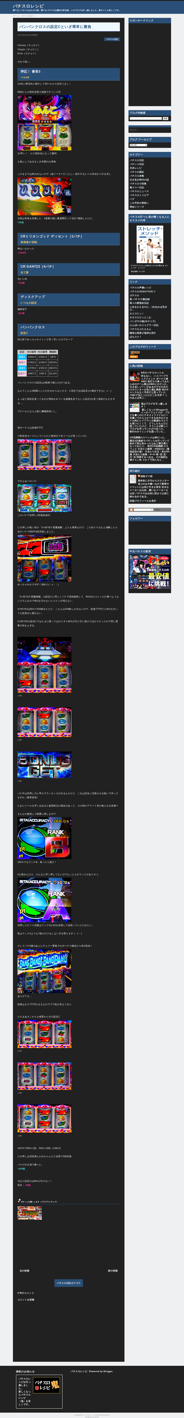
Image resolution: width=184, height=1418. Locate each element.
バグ (132, 199)
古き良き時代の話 (139, 179)
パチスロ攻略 (137, 176)
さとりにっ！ (137, 313)
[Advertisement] (69, 1244)
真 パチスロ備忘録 (140, 299)
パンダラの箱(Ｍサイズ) (143, 321)
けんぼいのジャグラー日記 (144, 325)
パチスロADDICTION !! (143, 291)
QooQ (97, 1417)
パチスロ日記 (112, 39)
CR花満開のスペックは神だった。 (148, 437)
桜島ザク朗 (147, 476)
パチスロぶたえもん (140, 329)
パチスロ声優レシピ (140, 287)
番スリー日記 (137, 187)
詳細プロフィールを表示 (143, 501)
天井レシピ (136, 168)
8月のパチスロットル (152, 372)
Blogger (108, 1371)
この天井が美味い (139, 203)
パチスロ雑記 (137, 172)
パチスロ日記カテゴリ (69, 1283)
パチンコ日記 (137, 164)
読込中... (134, 130)
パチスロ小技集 (138, 183)
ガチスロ (134, 295)
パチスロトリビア (139, 195)
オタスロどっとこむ (140, 317)
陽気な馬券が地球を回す (143, 333)
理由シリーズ (137, 207)
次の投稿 (24, 1270)
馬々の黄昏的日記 (139, 303)
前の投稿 (113, 1270)
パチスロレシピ (28, 6)
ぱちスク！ (136, 337)
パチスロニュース (139, 191)
